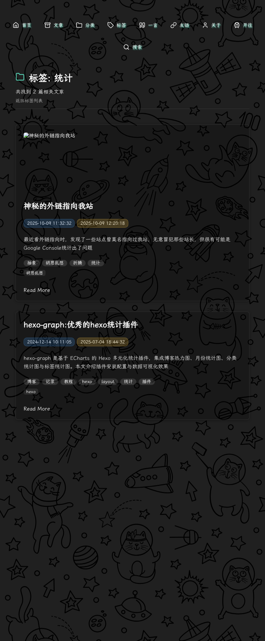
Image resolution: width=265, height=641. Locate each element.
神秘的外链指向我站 (58, 206)
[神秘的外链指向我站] (132, 163)
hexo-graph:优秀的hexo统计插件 (81, 324)
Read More (37, 290)
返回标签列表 (29, 101)
